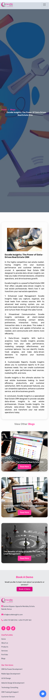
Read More (24, 466)
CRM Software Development (11, 669)
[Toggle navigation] (44, 4)
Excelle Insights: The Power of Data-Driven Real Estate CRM (24, 255)
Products (4, 647)
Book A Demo (24, 589)
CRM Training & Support (10, 692)
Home (4, 110)
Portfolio (4, 655)
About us (4, 643)
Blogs (3, 658)
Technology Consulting (9, 687)
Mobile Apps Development (10, 674)
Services (4, 651)
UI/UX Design (6, 678)
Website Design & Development (12, 683)
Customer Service (8, 697)
